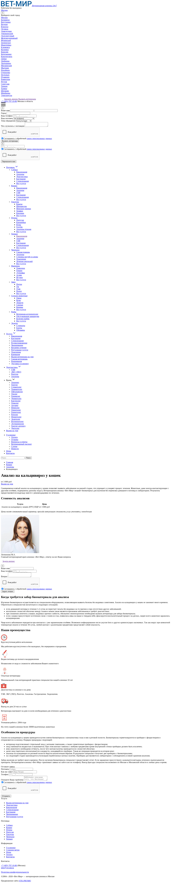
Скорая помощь (23, 252)
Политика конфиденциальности (15, 872)
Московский (6, 66)
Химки (4, 88)
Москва (4, 10)
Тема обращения (8, 121)
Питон (19, 284)
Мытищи (5, 68)
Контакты (10, 453)
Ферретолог (16, 417)
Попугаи (20, 220)
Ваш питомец (7, 118)
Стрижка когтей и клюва (27, 257)
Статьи (14, 446)
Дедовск (4, 29)
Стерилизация (22, 181)
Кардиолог (16, 401)
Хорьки (14, 234)
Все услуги (21, 183)
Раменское (5, 79)
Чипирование (17, 345)
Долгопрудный (7, 36)
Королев (4, 52)
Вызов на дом (12, 431)
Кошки (14, 186)
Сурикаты (20, 325)
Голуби (19, 227)
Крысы (19, 204)
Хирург (14, 385)
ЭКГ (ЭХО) (16, 372)
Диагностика (22, 176)
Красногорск (6, 56)
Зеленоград (6, 43)
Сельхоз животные (19, 296)
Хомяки (19, 211)
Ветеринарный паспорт (21, 444)
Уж (17, 286)
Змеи (13, 282)
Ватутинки (6, 22)
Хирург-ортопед (18, 426)
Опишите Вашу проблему (12, 780)
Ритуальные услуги (19, 350)
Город (3, 113)
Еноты (19, 328)
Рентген (14, 374)
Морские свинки (23, 209)
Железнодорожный (9, 38)
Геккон (19, 270)
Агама (19, 275)
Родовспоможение (19, 343)
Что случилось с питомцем (12, 126)
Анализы (20, 174)
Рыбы (13, 312)
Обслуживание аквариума (27, 316)
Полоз (19, 291)
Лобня (3, 59)
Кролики (20, 213)
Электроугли (6, 95)
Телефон (4, 774)
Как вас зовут (7, 772)
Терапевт (15, 382)
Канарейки (21, 222)
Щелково (5, 91)
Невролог (15, 408)
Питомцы (10, 167)
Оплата (14, 437)
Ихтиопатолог (17, 421)
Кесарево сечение (18, 347)
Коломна (5, 50)
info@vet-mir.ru (7, 868)
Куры (18, 225)
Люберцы (5, 61)
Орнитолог (16, 410)
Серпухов (5, 84)
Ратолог (14, 414)
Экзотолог (15, 419)
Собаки (14, 170)
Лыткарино (6, 63)
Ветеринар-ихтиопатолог (27, 314)
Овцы (18, 298)
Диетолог (15, 428)
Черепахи (15, 250)
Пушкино (5, 77)
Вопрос (4, 576)
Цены (8, 451)
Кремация (15, 354)
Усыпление (21, 259)
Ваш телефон (6, 116)
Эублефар (20, 273)
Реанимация (16, 361)
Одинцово (5, 72)
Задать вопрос (9, 561)
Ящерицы (15, 266)
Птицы (14, 218)
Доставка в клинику (20, 364)
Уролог (14, 394)
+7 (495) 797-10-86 (9, 101)
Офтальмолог (17, 392)
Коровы (19, 307)
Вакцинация (21, 172)
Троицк (4, 86)
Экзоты (14, 323)
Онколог (15, 403)
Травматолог (16, 389)
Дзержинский (7, 33)
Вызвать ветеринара (27, 99)
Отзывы (14, 439)
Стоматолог (16, 387)
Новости (15, 449)
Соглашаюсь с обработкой (28, 138)
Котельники (6, 54)
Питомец (5, 769)
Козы (18, 300)
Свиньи (19, 305)
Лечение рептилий (24, 261)
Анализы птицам (23, 229)
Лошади (19, 303)
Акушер (14, 405)
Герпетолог (16, 412)
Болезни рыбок (22, 319)
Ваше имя (5, 110)
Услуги (9, 334)
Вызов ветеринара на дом (22, 357)
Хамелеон (20, 268)
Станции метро (12, 850)
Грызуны (15, 202)
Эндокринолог (17, 424)
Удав (18, 289)
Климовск (5, 47)
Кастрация (20, 179)
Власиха (4, 27)
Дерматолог (16, 398)
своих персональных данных (39, 138)
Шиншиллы (21, 206)
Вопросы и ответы (19, 442)
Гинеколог (15, 396)
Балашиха (5, 20)
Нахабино (5, 70)
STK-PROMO (25, 881)
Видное (4, 24)
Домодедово (6, 31)
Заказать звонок (11, 99)
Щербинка (5, 93)
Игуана (19, 277)
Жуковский (6, 40)
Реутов (4, 82)
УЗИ (18, 193)
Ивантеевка (6, 45)
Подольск (5, 75)
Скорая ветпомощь (19, 359)
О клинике (11, 435)
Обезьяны (20, 330)
